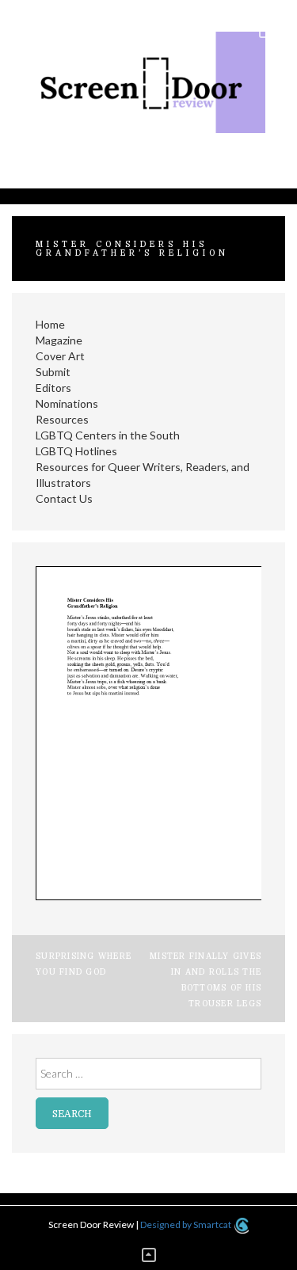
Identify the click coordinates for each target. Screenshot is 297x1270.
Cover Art (60, 356)
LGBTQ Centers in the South (108, 435)
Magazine (59, 340)
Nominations (67, 403)
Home (50, 324)
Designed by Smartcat (186, 1224)
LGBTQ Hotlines (76, 451)
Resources (62, 419)
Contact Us (64, 498)
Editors (53, 387)
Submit (53, 371)
